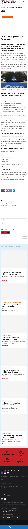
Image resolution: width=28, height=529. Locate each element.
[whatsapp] (5, 499)
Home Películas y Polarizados (7, 6)
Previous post (24, 237)
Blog (15, 6)
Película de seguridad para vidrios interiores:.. (11, 306)
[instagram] (5, 473)
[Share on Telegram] (14, 190)
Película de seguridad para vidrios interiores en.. (11, 273)
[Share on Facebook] (2, 190)
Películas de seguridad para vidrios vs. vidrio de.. (12, 437)
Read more (5, 280)
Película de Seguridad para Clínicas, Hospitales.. (11, 404)
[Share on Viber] (11, 190)
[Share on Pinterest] (4, 190)
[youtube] (8, 473)
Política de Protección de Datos (7, 523)
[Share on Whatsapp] (9, 190)
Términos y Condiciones (21, 522)
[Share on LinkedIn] (7, 190)
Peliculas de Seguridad (7, 302)
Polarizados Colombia (7, 17)
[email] (2, 499)
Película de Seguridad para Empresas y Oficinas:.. (11, 338)
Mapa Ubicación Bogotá (5, 490)
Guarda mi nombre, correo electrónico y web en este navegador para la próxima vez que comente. (13, 228)
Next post (26, 237)
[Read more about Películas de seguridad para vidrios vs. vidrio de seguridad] (14, 422)
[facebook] (2, 473)
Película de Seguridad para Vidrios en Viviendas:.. (11, 371)
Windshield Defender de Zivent (19, 57)
